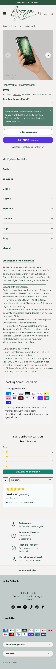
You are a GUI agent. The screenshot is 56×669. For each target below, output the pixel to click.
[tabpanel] (28, 319)
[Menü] (4, 13)
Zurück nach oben (28, 570)
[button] (28, 447)
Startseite (6, 26)
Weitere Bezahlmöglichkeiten (28, 147)
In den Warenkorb (28, 132)
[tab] (18, 261)
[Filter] (5, 479)
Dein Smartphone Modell (15, 99)
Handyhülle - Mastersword (24, 26)
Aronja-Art (13, 662)
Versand (17, 94)
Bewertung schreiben (28, 471)
